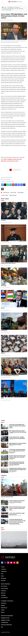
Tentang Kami (4, 622)
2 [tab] (12, 549)
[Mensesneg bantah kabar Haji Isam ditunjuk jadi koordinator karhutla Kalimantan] (4, 464)
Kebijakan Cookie (5, 620)
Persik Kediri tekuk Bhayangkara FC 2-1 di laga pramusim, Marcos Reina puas (17, 451)
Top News (4, 475)
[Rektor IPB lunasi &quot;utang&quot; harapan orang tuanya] (13, 232)
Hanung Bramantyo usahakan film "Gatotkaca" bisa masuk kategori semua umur (13, 375)
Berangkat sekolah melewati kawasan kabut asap (11, 544)
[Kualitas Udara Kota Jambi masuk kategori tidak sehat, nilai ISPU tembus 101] (4, 457)
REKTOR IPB (6, 192)
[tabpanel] (14, 539)
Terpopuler (4, 571)
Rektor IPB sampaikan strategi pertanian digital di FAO (13, 307)
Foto (2, 527)
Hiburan (3, 605)
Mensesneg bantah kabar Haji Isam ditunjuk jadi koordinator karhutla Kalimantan (16, 463)
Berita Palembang (5, 583)
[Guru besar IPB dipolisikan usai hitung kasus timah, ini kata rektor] (14, 487)
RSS (2, 627)
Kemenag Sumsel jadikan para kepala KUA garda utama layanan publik (17, 426)
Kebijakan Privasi (5, 617)
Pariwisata (3, 603)
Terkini (3, 420)
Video (2, 576)
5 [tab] (18, 549)
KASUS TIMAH (5, 195)
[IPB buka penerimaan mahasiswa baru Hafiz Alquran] (14, 343)
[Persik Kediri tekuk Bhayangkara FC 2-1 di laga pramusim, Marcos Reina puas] (4, 451)
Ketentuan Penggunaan (7, 615)
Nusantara (3, 578)
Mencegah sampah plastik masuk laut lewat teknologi (12, 285)
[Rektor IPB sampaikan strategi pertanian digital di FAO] (14, 298)
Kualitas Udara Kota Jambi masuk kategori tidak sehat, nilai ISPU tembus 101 (17, 457)
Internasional (4, 597)
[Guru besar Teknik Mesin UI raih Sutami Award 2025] (14, 388)
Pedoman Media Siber (6, 624)
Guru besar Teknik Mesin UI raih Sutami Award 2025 (13, 397)
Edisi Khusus (4, 607)
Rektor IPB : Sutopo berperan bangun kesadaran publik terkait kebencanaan (14, 262)
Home (4, 7)
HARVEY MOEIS (13, 195)
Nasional (3, 580)
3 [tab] (14, 549)
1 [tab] (10, 549)
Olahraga (3, 595)
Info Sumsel (4, 586)
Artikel (2, 610)
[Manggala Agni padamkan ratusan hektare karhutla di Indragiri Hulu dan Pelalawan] (4, 470)
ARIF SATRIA (13, 192)
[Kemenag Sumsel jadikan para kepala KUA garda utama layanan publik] (4, 426)
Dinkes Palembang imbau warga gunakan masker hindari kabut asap (17, 508)
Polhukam (3, 590)
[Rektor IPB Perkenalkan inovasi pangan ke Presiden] (14, 210)
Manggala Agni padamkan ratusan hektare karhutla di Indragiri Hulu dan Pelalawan (17, 470)
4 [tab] (16, 549)
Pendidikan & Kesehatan (14, 7)
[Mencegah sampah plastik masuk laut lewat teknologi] (14, 276)
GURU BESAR (20, 192)
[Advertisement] (14, 410)
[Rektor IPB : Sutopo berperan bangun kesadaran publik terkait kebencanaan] (14, 253)
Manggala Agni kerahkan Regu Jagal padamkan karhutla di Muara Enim (13, 496)
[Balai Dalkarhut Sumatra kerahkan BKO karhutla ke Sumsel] (4, 445)
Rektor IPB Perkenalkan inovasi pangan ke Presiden (12, 219)
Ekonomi (3, 593)
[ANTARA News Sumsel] (15, 1)
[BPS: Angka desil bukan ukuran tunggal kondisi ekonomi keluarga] (4, 432)
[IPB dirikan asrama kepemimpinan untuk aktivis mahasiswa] (14, 321)
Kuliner (2, 612)
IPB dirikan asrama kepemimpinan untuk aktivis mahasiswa (13, 330)
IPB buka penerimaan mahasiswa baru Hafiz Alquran (12, 352)
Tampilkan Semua (16, 169)
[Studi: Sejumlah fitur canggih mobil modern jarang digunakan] (4, 439)
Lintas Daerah (4, 588)
